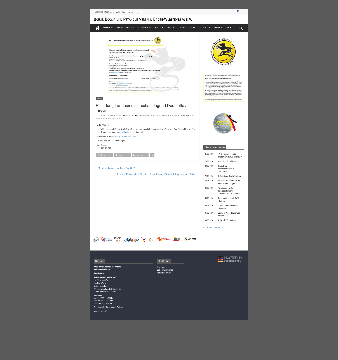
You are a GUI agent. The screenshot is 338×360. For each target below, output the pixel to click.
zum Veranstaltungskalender (213, 227)
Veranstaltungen (124, 28)
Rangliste (159, 28)
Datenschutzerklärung (165, 270)
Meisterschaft (100, 118)
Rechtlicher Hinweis (164, 273)
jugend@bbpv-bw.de (124, 132)
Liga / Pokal (143, 28)
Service (217, 28)
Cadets (139, 115)
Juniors (172, 115)
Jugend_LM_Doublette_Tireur (125, 136)
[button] (104, 155)
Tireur (114, 118)
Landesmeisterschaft (187, 115)
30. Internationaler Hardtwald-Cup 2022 (115, 168)
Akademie (203, 28)
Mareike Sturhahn (116, 115)
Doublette (146, 115)
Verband (119, 118)
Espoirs (152, 115)
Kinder (177, 115)
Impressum (161, 267)
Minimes (108, 118)
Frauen (192, 28)
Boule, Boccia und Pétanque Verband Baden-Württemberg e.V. (143, 19)
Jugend (182, 28)
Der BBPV (106, 28)
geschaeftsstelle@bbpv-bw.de (110, 289)
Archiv (230, 28)
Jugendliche (165, 115)
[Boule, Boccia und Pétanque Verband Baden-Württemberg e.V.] (97, 28)
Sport (169, 28)
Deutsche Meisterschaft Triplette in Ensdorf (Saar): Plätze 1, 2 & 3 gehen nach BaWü (157, 174)
